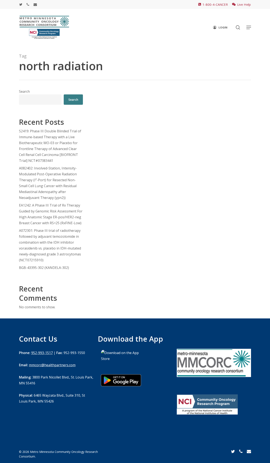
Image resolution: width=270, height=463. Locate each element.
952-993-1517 (42, 352)
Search (24, 91)
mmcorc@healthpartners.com (52, 365)
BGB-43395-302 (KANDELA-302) (44, 267)
